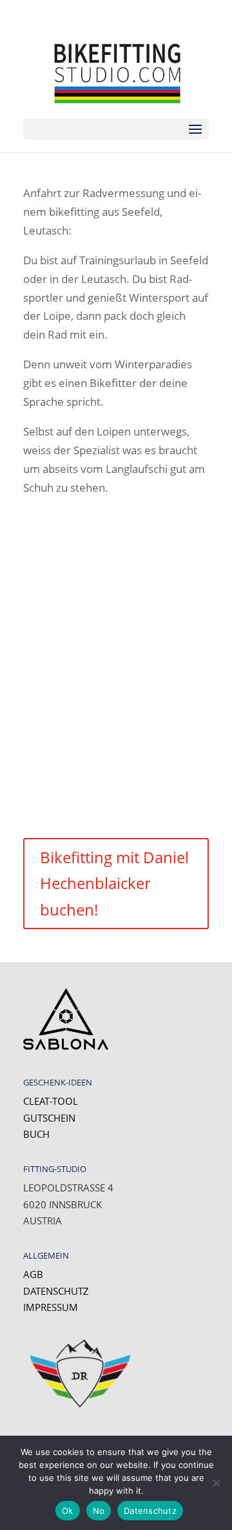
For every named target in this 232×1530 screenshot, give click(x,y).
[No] (215, 1482)
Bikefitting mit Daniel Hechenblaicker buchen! (114, 883)
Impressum (50, 1307)
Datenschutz (56, 1290)
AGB (33, 1274)
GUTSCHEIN (49, 1117)
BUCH (36, 1133)
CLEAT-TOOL (50, 1101)
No (99, 1510)
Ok (67, 1510)
